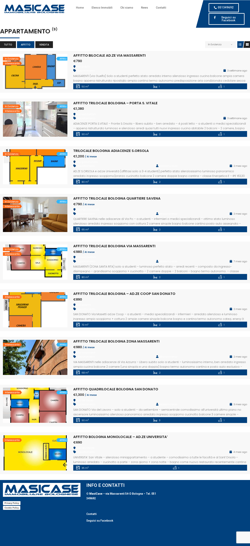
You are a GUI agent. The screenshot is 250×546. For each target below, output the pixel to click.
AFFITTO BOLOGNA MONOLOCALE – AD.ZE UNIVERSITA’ (120, 436)
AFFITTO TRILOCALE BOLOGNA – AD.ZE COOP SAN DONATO (124, 293)
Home (80, 7)
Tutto (8, 44)
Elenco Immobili (102, 7)
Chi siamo (126, 7)
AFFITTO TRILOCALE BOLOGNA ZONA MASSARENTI (116, 341)
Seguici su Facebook (99, 520)
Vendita (44, 44)
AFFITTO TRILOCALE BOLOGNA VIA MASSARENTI (114, 246)
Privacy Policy (11, 503)
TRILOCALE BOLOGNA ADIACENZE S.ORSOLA (111, 150)
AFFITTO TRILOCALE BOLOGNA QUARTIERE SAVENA (117, 198)
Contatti (161, 7)
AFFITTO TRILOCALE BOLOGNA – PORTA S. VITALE (115, 103)
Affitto (25, 44)
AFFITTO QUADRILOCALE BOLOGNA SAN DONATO (115, 389)
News (144, 7)
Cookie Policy (11, 507)
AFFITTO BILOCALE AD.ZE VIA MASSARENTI (109, 55)
